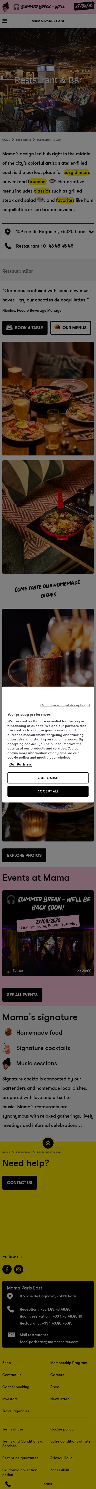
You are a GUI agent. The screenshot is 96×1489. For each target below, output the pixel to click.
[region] (47, 745)
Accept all (48, 791)
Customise (48, 778)
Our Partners (20, 764)
